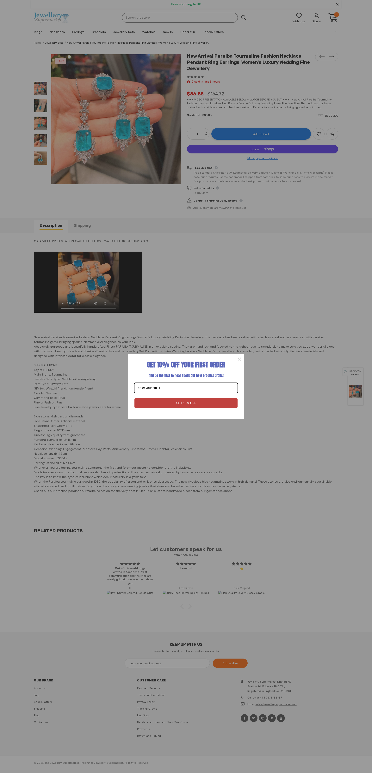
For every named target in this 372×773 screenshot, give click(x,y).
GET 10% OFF (186, 403)
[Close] (239, 359)
